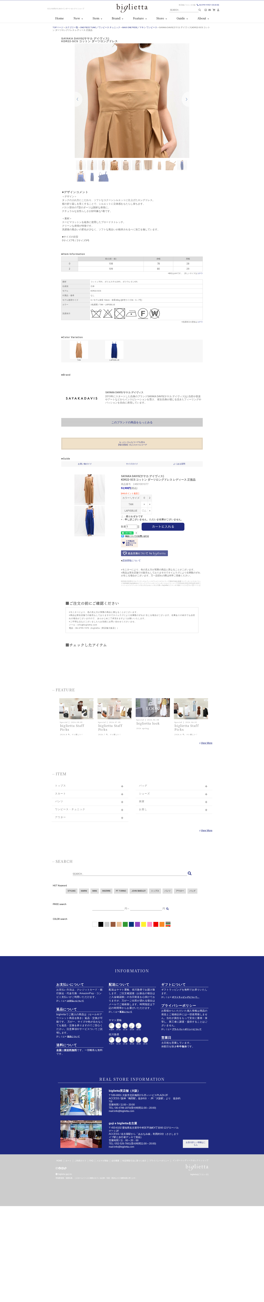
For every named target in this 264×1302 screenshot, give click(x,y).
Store (161, 18)
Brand (117, 18)
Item (97, 18)
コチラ (200, 273)
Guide (182, 18)
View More (206, 743)
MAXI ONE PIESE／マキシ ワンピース (139, 27)
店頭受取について (131, 560)
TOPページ (58, 27)
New (77, 18)
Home (59, 18)
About (202, 18)
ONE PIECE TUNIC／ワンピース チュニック (100, 27)
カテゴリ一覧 (71, 27)
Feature (139, 18)
